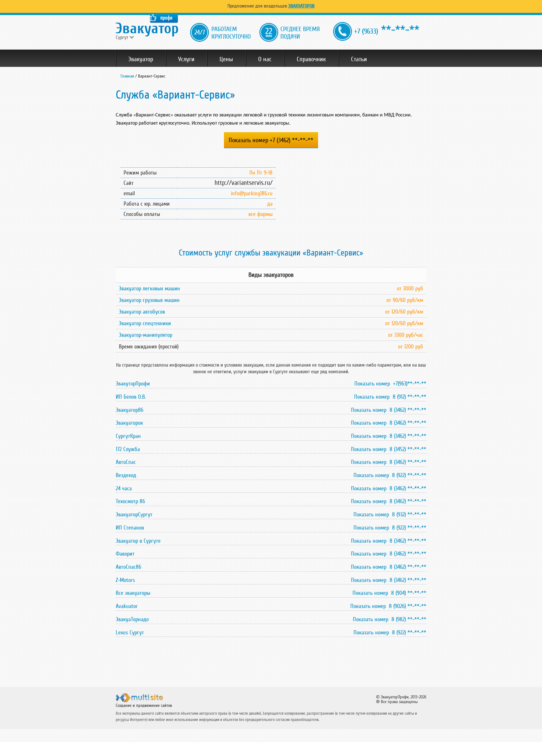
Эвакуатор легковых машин (149, 288)
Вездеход (126, 475)
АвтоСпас (126, 462)
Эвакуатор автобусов (142, 311)
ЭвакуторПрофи (133, 383)
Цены (226, 59)
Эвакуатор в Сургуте (138, 540)
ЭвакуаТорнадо (132, 619)
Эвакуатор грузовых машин (149, 300)
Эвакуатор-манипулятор (145, 334)
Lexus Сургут (130, 632)
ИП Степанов (130, 527)
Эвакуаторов (301, 6)
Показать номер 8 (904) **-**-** (389, 592)
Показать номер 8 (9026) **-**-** (388, 606)
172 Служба (128, 449)
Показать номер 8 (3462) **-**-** (388, 409)
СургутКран (128, 436)
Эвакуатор (140, 59)
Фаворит (125, 553)
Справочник (311, 59)
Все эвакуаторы (133, 592)
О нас (265, 59)
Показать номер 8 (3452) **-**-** (388, 449)
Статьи (359, 59)
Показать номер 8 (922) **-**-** (389, 475)
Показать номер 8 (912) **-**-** (390, 396)
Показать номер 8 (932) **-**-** (389, 514)
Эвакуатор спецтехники (145, 323)
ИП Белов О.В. (131, 396)
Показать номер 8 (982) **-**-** (389, 619)
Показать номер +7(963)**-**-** (390, 383)
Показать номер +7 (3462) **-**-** (271, 140)
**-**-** (386, 30)
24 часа (124, 488)
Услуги (186, 59)
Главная (127, 76)
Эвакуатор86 (129, 409)
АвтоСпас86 (128, 566)
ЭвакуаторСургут (134, 514)
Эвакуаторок (129, 422)
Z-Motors (125, 580)
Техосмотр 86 (130, 501)
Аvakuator (127, 606)
